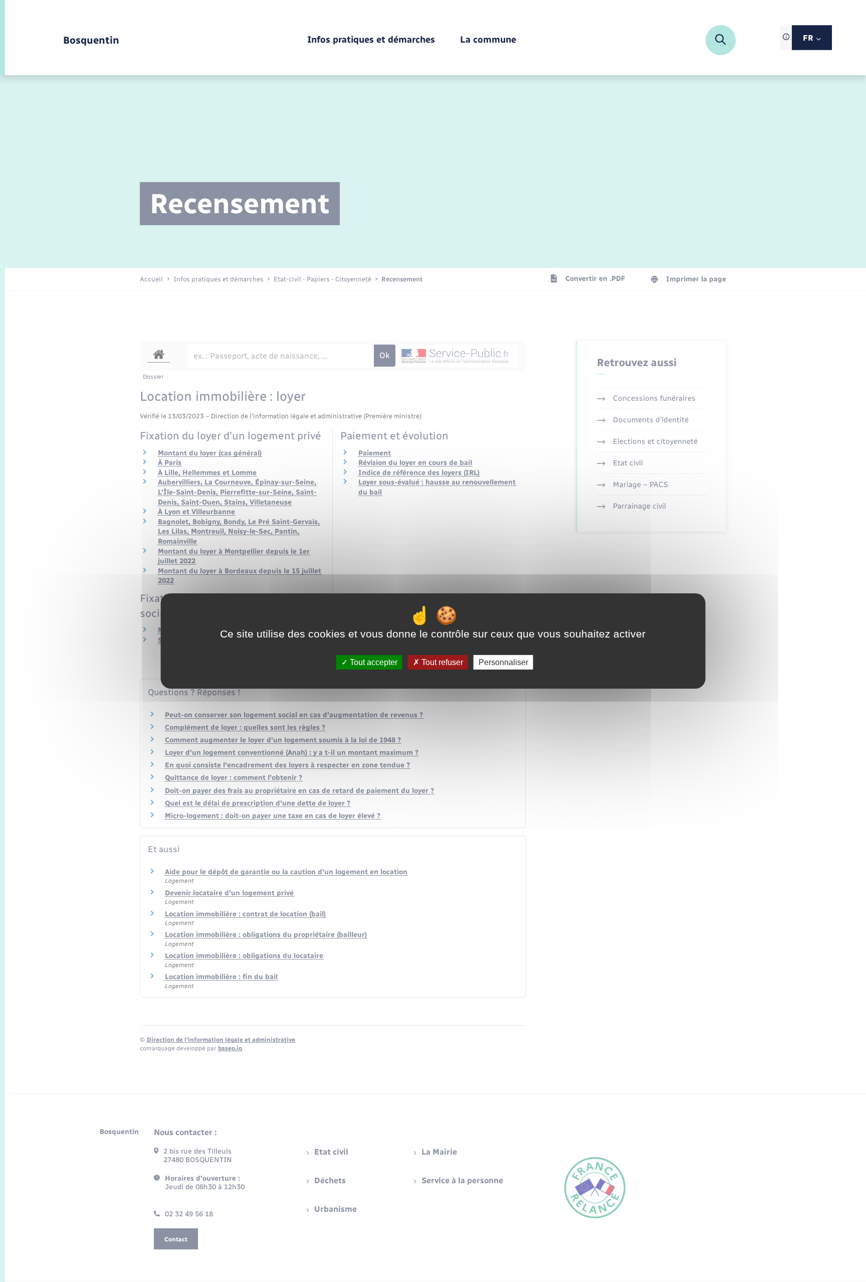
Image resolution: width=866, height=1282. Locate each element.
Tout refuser (441, 662)
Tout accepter (372, 662)
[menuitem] (371, 40)
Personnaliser (503, 662)
